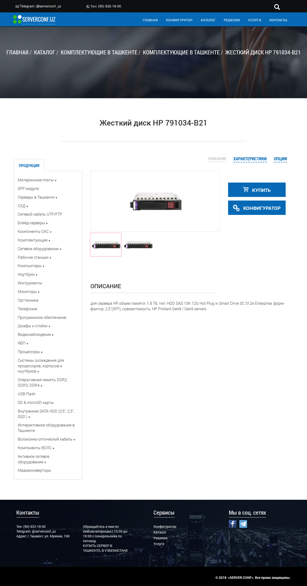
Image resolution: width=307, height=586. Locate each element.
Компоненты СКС (33, 231)
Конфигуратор (165, 526)
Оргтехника (28, 300)
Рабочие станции (33, 257)
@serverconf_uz (48, 6)
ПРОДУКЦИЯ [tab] (29, 165)
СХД (21, 205)
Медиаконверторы (34, 470)
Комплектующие (32, 239)
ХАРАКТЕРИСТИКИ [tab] (250, 158)
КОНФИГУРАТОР (179, 20)
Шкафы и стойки (32, 325)
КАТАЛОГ (208, 20)
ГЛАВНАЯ (150, 20)
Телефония (27, 308)
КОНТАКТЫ (278, 20)
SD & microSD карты (36, 402)
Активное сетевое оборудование (33, 459)
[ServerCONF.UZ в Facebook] (232, 523)
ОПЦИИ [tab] (280, 158)
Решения (160, 538)
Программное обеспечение (42, 317)
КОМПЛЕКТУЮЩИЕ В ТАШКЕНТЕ (99, 52)
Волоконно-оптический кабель (45, 439)
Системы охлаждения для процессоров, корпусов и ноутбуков (41, 366)
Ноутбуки (26, 274)
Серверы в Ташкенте (36, 197)
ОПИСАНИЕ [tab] (217, 158)
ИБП (21, 342)
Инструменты (30, 282)
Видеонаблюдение (34, 334)
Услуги (159, 543)
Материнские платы (36, 179)
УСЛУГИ (254, 20)
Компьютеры (29, 265)
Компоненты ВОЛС (35, 447)
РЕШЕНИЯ (232, 20)
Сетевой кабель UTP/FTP (40, 214)
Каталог (160, 532)
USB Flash (26, 393)
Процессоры (29, 351)
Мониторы (27, 291)
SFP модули (28, 188)
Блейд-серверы (31, 222)
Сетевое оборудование (38, 248)
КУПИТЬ (261, 190)
